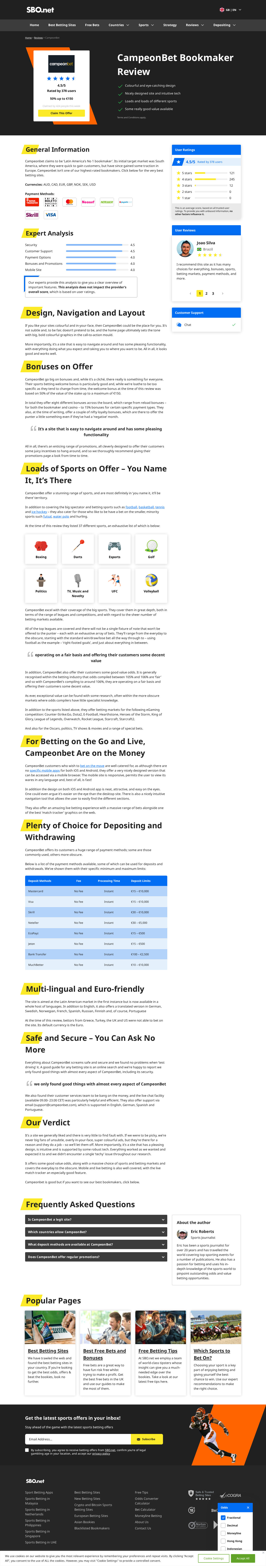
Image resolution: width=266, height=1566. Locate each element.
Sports (144, 25)
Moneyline (234, 1533)
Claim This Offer (61, 113)
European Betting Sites (91, 1516)
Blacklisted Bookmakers (92, 1528)
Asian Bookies (84, 1522)
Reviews (192, 25)
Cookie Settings (214, 1558)
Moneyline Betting (148, 1516)
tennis (160, 507)
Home (34, 25)
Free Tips (141, 1492)
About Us (142, 1522)
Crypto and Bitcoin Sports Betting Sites (93, 1507)
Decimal (232, 1525)
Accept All (243, 1558)
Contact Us (143, 1528)
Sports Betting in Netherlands (37, 1511)
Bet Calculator (145, 1509)
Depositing (221, 25)
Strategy (170, 25)
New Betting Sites (87, 1498)
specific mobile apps (45, 770)
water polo (61, 516)
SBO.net (110, 1450)
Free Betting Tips (157, 1350)
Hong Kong (234, 1541)
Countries (116, 25)
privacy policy (101, 1453)
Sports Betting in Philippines (37, 1522)
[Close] (263, 1553)
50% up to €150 (61, 98)
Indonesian (234, 1549)
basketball (146, 507)
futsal (47, 516)
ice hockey (39, 512)
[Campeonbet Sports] (61, 64)
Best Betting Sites (62, 25)
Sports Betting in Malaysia (37, 1500)
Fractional (233, 1517)
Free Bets (92, 25)
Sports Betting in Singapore (37, 1533)
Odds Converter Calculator (147, 1500)
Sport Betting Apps (39, 1492)
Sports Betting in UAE (41, 1542)
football (131, 507)
